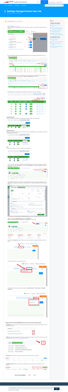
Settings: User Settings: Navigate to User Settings (57, 47)
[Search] (62, 5)
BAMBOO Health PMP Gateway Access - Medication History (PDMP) (57, 34)
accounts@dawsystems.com (33, 131)
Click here (22, 388)
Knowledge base (44, 2)
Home (38, 2)
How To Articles (24, 5)
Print (53, 20)
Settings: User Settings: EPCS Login (57, 41)
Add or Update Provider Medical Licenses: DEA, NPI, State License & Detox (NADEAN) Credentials (57, 28)
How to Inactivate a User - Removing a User (56, 39)
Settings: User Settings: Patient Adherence (57, 44)
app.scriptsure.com (17, 26)
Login (57, 2)
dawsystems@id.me (25, 338)
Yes (35, 375)
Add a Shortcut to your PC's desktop (56, 25)
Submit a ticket (52, 2)
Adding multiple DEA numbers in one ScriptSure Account (57, 31)
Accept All (56, 389)
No (30, 375)
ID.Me (20, 338)
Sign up (60, 2)
